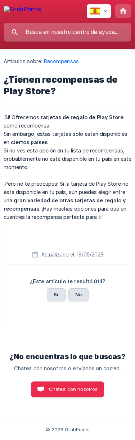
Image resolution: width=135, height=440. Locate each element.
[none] (22, 10)
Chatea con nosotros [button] (73, 389)
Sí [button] (56, 294)
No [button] (78, 294)
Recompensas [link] (61, 61)
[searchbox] (67, 32)
